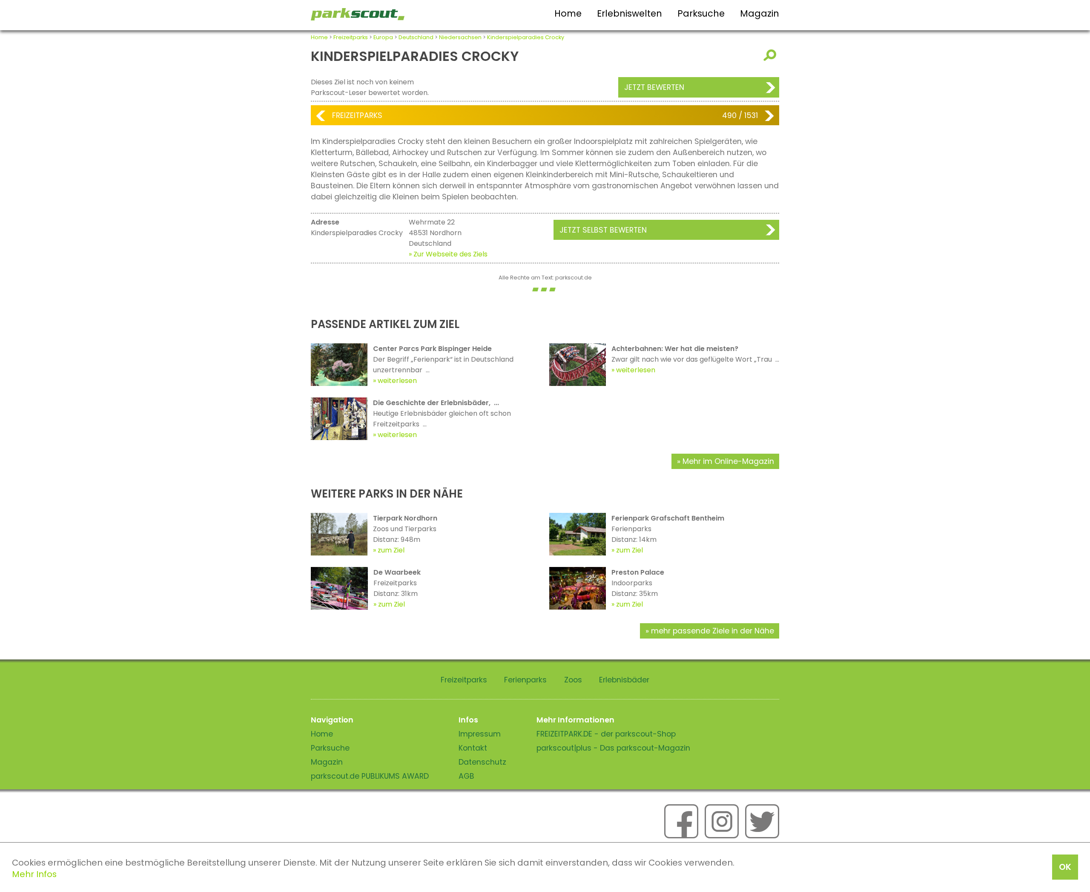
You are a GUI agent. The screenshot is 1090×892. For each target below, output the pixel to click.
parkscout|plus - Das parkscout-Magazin (613, 748)
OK (1065, 867)
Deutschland (416, 37)
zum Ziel (391, 550)
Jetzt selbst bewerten (603, 230)
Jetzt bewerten (654, 87)
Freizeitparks (350, 37)
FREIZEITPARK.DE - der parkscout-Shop (606, 734)
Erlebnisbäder (624, 680)
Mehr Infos (34, 874)
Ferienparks (525, 680)
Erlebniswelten (629, 13)
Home (568, 13)
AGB (466, 776)
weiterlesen (397, 381)
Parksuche (701, 13)
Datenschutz (482, 762)
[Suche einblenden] (771, 55)
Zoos (573, 680)
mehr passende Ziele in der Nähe (712, 631)
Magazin (759, 13)
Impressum (480, 734)
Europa (383, 37)
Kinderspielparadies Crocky (525, 37)
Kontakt (473, 748)
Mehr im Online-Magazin (728, 461)
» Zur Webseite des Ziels (448, 254)
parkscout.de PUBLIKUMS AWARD (370, 776)
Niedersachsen (460, 37)
